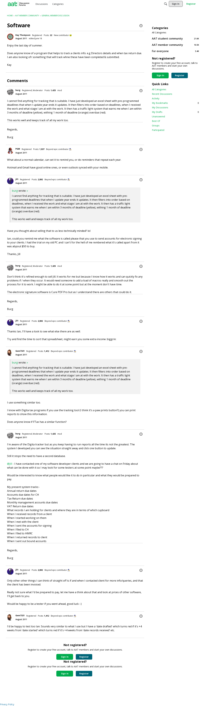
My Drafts (175, 111)
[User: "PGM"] (10, 150)
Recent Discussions (162, 93)
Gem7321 (20, 351)
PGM (17, 148)
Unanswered (158, 116)
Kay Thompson (22, 35)
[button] (141, 26)
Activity (155, 98)
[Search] (166, 4)
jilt (16, 179)
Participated (158, 130)
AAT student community (175, 38)
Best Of (156, 121)
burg (17, 90)
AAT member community (175, 44)
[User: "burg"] (10, 92)
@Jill (9, 464)
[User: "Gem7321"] (10, 352)
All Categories (159, 32)
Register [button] (84, 656)
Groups (155, 125)
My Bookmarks (175, 102)
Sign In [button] (65, 656)
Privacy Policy (7, 704)
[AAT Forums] (18, 3)
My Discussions (160, 107)
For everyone (175, 51)
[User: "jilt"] (10, 181)
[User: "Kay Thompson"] (10, 37)
